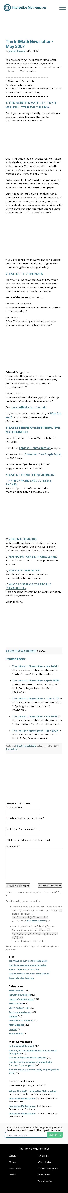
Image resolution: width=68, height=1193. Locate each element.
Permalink (11, 749)
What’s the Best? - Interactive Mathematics (32, 1091)
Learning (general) (19, 1007)
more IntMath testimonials (28, 407)
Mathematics (16, 990)
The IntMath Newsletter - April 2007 (35, 680)
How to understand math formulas (27, 965)
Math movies (16, 1003)
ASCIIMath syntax (36, 920)
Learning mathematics (21, 999)
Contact (13, 1029)
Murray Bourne (17, 51)
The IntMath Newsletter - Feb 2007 (35, 716)
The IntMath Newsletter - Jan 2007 (35, 666)
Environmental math (20, 1012)
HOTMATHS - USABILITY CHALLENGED (33, 556)
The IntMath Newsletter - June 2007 (35, 698)
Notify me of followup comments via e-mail (29, 840)
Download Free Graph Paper (43, 454)
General (13, 1016)
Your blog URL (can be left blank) (21, 829)
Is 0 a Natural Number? (21, 1046)
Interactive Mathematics (22, 1098)
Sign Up (53, 1134)
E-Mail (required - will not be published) (25, 818)
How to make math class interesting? (29, 973)
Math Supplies (16, 1024)
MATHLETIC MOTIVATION (25, 570)
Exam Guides (16, 1033)
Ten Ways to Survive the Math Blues (28, 960)
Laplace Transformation (35, 448)
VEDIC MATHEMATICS (23, 539)
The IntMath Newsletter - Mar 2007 (35, 730)
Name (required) (14, 807)
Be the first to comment (21, 650)
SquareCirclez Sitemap (21, 978)
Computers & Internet (21, 1020)
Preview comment (18, 885)
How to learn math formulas (24, 969)
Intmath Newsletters (25, 746)
